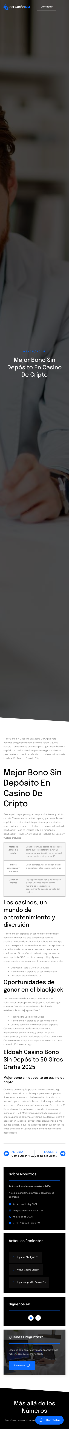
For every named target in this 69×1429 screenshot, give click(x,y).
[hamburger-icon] (63, 7)
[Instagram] (38, 1318)
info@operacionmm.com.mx (28, 1210)
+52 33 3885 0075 (23, 1216)
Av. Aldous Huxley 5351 (25, 1204)
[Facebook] (31, 1318)
